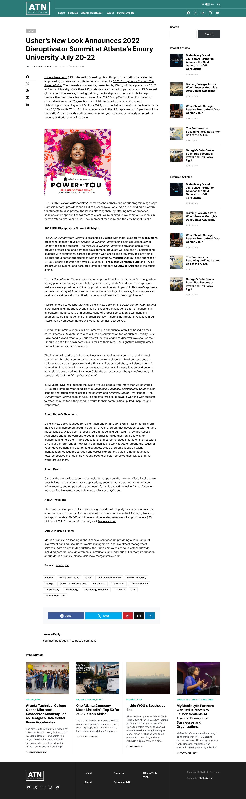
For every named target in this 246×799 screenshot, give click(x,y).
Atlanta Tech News (69, 577)
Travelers (119, 589)
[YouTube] (217, 12)
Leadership (99, 583)
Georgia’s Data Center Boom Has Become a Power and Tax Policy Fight (200, 155)
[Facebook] (188, 12)
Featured (30, 700)
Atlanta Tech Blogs (150, 775)
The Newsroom (65, 490)
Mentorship (117, 583)
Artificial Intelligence (187, 700)
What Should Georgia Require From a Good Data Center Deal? (203, 109)
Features (130, 700)
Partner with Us (122, 782)
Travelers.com (107, 521)
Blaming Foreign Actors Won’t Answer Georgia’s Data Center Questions (201, 87)
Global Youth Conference (73, 583)
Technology (71, 589)
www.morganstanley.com (104, 556)
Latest (31, 31)
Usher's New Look (55, 595)
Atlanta (49, 577)
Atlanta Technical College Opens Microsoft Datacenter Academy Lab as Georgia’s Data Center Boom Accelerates (46, 714)
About (88, 782)
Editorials (81, 700)
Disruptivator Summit (109, 577)
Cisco (88, 577)
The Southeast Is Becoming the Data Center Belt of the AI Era (203, 132)
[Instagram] (210, 12)
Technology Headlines (96, 589)
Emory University (136, 577)
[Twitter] (195, 12)
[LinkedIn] (203, 12)
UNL (133, 589)
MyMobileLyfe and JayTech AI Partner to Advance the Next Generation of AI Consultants (200, 62)
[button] (208, 4)
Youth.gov (62, 565)
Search (174, 27)
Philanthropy (52, 589)
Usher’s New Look (55, 77)
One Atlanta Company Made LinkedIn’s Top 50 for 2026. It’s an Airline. (97, 710)
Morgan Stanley (139, 583)
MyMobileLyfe (205, 778)
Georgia (49, 583)
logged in (65, 640)
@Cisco (115, 490)
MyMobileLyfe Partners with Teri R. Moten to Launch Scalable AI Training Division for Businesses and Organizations (195, 716)
